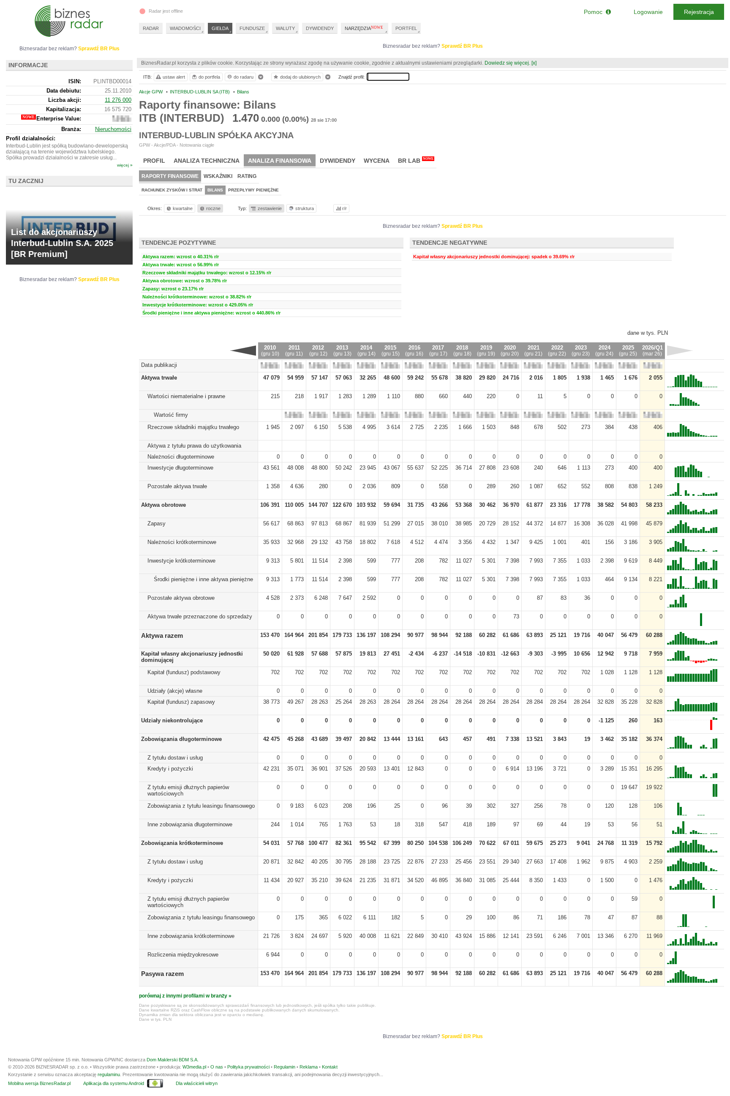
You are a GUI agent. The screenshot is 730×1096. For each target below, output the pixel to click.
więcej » (125, 165)
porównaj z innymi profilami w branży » (185, 996)
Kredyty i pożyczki (170, 768)
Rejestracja (699, 11)
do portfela (209, 76)
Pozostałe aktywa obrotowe (181, 598)
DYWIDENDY (320, 28)
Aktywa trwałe (159, 377)
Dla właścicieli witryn (197, 1083)
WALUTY (285, 28)
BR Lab (415, 160)
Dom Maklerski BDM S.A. (173, 1059)
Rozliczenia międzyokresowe (182, 954)
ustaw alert (174, 76)
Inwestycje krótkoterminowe (181, 561)
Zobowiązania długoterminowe (181, 739)
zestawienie (270, 208)
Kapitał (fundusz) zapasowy (181, 702)
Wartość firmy (171, 415)
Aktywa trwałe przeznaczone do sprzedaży (199, 616)
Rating (246, 176)
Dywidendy (337, 160)
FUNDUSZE (252, 28)
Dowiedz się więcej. (507, 63)
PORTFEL (406, 28)
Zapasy (156, 523)
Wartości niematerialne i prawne (186, 396)
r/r (344, 208)
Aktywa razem (162, 635)
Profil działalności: (30, 138)
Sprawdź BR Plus (462, 46)
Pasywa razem (162, 973)
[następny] (680, 350)
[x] (534, 63)
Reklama (309, 1066)
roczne (213, 208)
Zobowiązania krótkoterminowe (182, 843)
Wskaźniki (218, 176)
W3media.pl (194, 1066)
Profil (154, 160)
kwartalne (183, 208)
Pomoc (595, 11)
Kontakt (330, 1066)
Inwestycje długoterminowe (180, 468)
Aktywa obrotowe (163, 505)
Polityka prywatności (248, 1066)
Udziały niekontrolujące (172, 720)
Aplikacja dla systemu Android (113, 1083)
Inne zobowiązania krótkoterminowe (190, 936)
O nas (216, 1066)
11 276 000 (118, 100)
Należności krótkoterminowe (181, 542)
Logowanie (648, 11)
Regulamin (284, 1066)
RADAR (151, 28)
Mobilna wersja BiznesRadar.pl (39, 1083)
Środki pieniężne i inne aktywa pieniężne (203, 579)
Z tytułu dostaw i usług (175, 757)
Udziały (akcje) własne (174, 691)
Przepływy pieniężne (253, 190)
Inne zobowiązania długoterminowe (189, 824)
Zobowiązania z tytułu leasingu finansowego (201, 806)
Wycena (377, 160)
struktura (304, 208)
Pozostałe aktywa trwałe (177, 486)
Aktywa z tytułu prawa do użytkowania (194, 446)
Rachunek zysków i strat (172, 190)
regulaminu (109, 1074)
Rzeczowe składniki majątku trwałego (193, 427)
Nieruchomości (113, 129)
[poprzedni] (243, 350)
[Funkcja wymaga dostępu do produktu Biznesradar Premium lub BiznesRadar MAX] (270, 367)
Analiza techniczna (207, 160)
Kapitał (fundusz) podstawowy (184, 672)
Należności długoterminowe (180, 457)
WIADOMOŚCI (185, 28)
